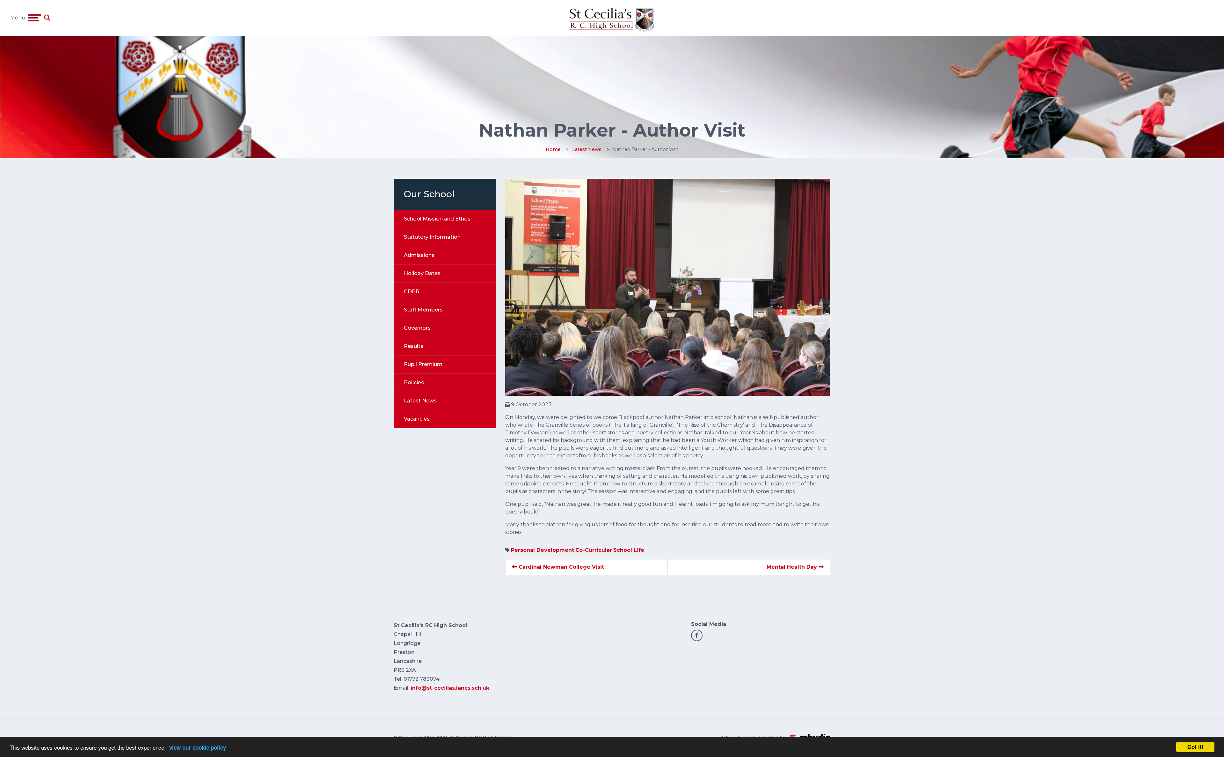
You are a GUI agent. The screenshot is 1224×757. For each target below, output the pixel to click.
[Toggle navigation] (34, 17)
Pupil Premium (423, 364)
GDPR (411, 292)
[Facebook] (697, 635)
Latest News (586, 149)
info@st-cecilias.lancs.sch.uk (450, 688)
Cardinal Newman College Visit (560, 567)
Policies (414, 382)
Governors (417, 328)
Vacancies (417, 419)
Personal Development (542, 550)
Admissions (419, 255)
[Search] (47, 18)
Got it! (1195, 747)
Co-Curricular (593, 550)
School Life (628, 550)
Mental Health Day (793, 567)
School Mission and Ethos (437, 219)
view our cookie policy (197, 747)
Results (413, 346)
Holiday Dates (422, 273)
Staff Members (423, 310)
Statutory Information (432, 237)
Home (553, 149)
